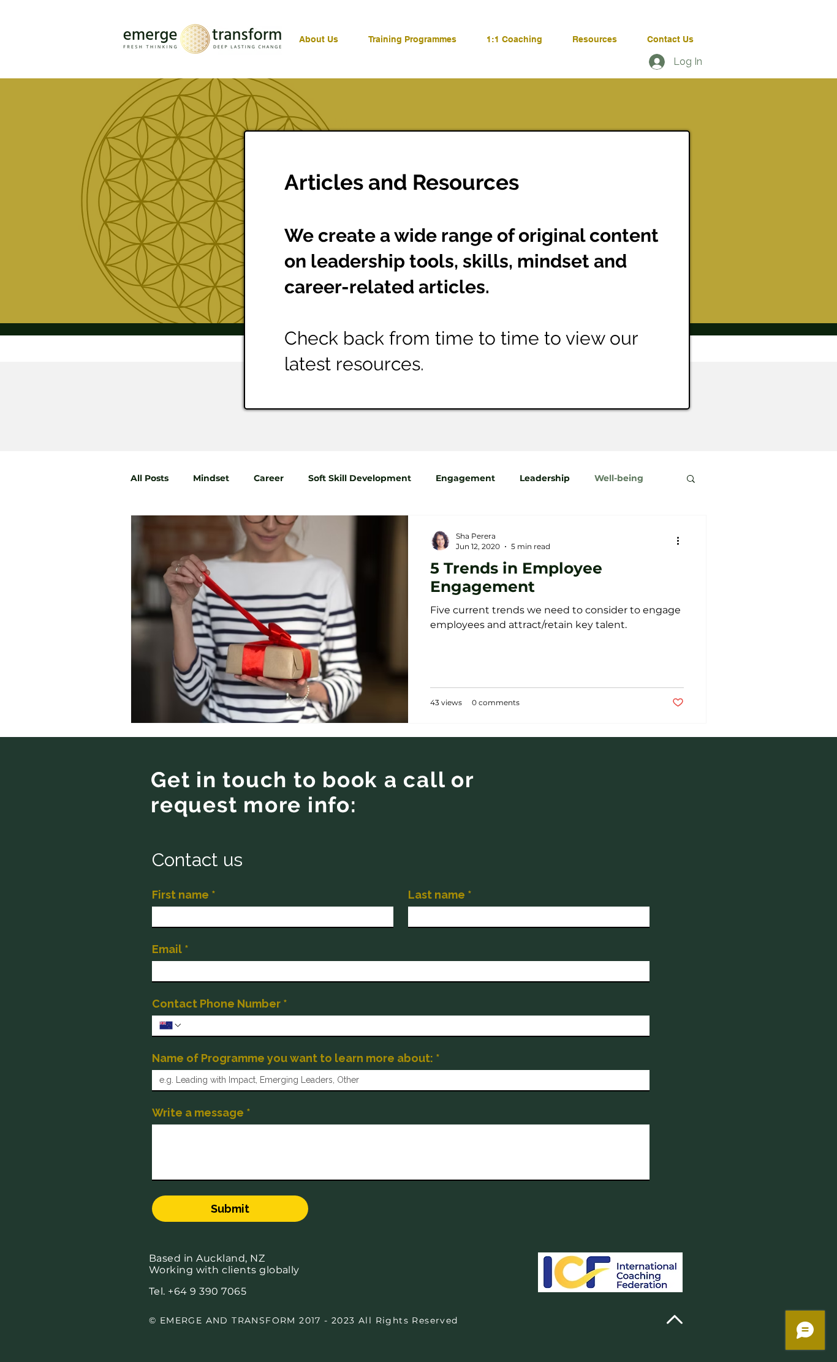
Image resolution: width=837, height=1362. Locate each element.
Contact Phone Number (219, 1003)
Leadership (545, 478)
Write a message (201, 1112)
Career (269, 478)
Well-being (618, 478)
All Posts (150, 478)
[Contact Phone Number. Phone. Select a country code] (171, 1025)
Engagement (465, 478)
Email (170, 949)
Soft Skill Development (359, 478)
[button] (691, 479)
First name (184, 894)
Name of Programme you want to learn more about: (296, 1058)
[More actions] (682, 540)
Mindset (211, 478)
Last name (440, 894)
